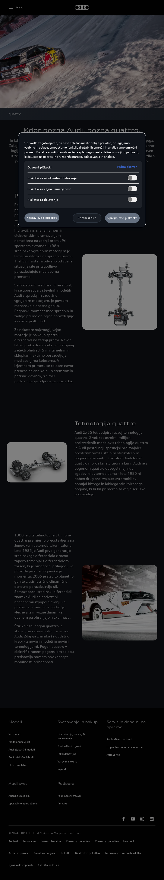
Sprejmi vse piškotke (122, 218)
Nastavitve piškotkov (41, 217)
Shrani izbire (87, 218)
